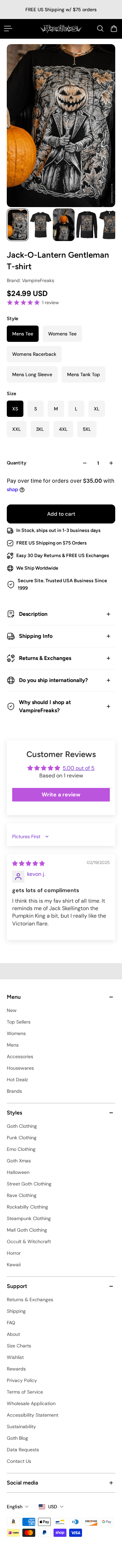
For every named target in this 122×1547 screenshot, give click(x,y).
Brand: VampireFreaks (30, 280)
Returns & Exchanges (45, 658)
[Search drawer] (100, 28)
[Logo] (61, 28)
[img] (28, 863)
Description (33, 614)
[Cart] (114, 28)
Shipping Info (36, 636)
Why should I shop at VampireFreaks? (45, 706)
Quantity (16, 463)
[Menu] (8, 28)
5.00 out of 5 (79, 768)
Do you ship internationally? (53, 680)
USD (52, 1507)
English (14, 1507)
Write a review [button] (61, 794)
